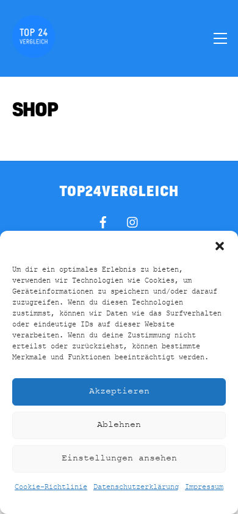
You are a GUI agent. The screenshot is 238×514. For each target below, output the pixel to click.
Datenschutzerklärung (136, 487)
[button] (220, 246)
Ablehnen (119, 425)
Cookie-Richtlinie (51, 487)
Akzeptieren (119, 391)
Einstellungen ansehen (119, 458)
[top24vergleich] (33, 52)
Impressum (204, 487)
